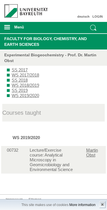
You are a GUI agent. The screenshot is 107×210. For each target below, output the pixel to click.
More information (82, 205)
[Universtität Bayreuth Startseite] (24, 9)
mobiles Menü (23, 29)
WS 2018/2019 (25, 85)
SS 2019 (20, 90)
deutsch (83, 16)
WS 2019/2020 (25, 95)
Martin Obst (92, 152)
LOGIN (97, 16)
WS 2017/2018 (25, 75)
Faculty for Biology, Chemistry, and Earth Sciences (45, 41)
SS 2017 (20, 69)
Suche (93, 27)
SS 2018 (20, 80)
